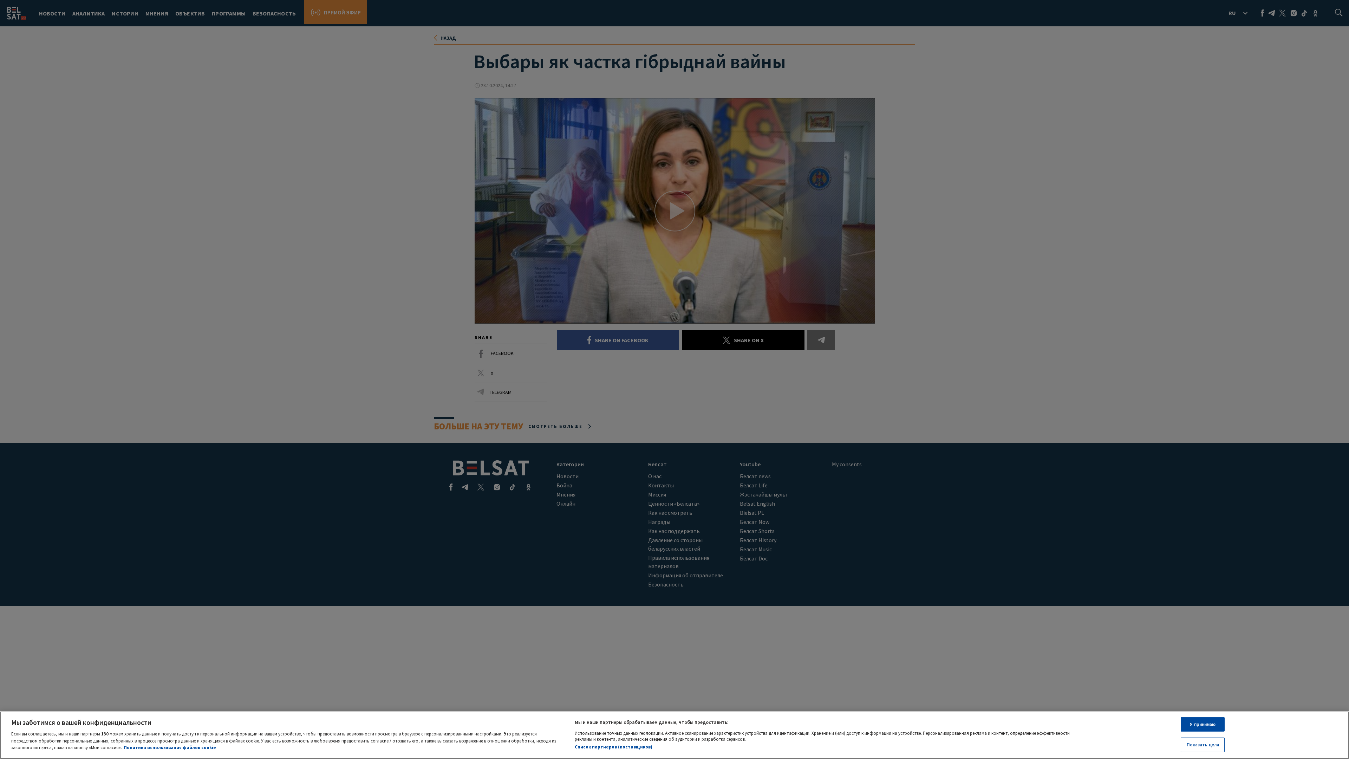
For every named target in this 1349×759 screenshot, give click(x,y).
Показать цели (1203, 744)
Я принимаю (1203, 724)
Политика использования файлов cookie (170, 747)
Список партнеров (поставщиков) (613, 747)
